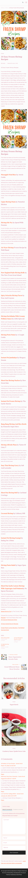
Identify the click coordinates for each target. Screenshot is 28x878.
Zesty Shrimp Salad (5, 637)
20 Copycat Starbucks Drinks (9, 619)
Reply (2, 774)
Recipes (3, 617)
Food (2, 53)
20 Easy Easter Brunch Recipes (9, 623)
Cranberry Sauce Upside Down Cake (14, 751)
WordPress (19, 874)
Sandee (3, 63)
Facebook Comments (18, 809)
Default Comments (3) (7, 809)
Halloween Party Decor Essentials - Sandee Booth (13, 776)
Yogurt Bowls (14, 705)
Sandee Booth (13, 870)
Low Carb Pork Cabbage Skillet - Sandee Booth (12, 793)
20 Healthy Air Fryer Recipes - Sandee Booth (12, 763)
